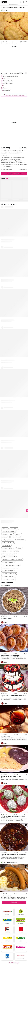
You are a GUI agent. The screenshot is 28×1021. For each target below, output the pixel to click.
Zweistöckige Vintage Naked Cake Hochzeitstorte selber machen (13, 696)
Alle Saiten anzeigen (14, 963)
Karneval (5, 537)
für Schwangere (7, 534)
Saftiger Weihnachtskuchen (11, 565)
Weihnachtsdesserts (9, 562)
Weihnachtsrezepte (8, 576)
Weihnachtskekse (8, 570)
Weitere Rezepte (14, 902)
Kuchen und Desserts (9, 531)
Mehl (10, 539)
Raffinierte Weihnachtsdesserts (12, 559)
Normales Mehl (14, 551)
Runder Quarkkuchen (6, 618)
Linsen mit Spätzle (5, 895)
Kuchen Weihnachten (9, 556)
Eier (4, 539)
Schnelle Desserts (8, 542)
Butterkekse (6, 545)
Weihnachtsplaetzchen (10, 554)
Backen (18, 534)
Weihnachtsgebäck (8, 548)
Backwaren (6, 7)
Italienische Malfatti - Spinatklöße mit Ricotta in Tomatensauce (13, 817)
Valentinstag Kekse (8, 579)
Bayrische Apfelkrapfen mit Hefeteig (10, 655)
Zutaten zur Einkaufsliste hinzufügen (15, 95)
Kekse (19, 548)
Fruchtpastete (19, 539)
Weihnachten (16, 537)
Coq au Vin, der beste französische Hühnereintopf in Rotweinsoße (13, 855)
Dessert (5, 528)
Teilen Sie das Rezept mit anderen (13, 173)
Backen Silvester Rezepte (10, 568)
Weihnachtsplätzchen (9, 573)
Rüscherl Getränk (5, 736)
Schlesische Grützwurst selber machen (11, 776)
